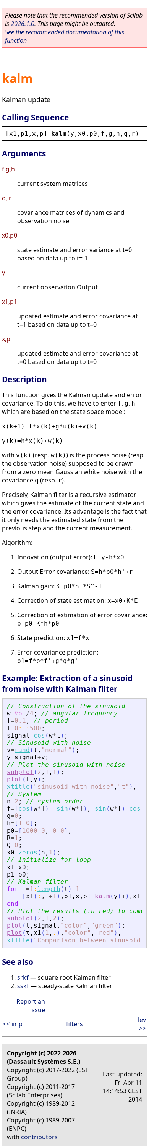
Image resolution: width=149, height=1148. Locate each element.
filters (74, 1024)
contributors (39, 1137)
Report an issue (30, 1005)
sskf (23, 986)
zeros (27, 852)
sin (62, 808)
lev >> (142, 1023)
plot (14, 779)
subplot (20, 772)
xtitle (18, 786)
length (48, 889)
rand (22, 750)
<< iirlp (13, 1024)
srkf (23, 977)
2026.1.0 (22, 23)
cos (39, 735)
